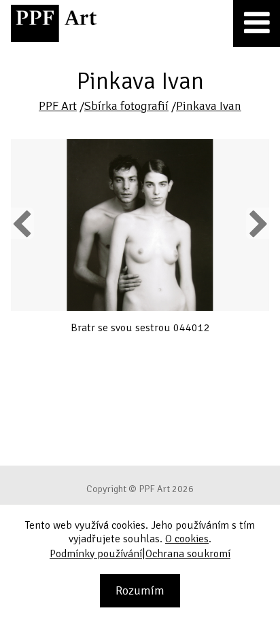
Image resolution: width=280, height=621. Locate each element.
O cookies (187, 539)
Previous (22, 223)
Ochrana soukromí (187, 554)
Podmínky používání (96, 554)
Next (257, 223)
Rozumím (140, 590)
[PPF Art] (54, 23)
